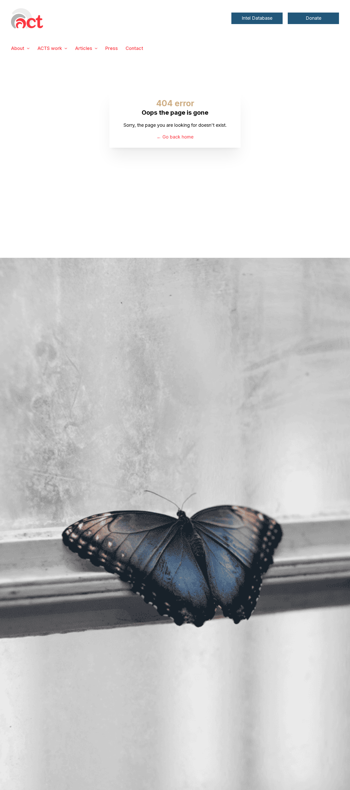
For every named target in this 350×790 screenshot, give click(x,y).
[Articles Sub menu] (96, 48)
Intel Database (257, 18)
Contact (134, 48)
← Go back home (175, 137)
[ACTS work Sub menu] (65, 48)
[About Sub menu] (28, 48)
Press (111, 48)
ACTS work (49, 48)
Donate (313, 18)
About (17, 48)
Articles (83, 48)
